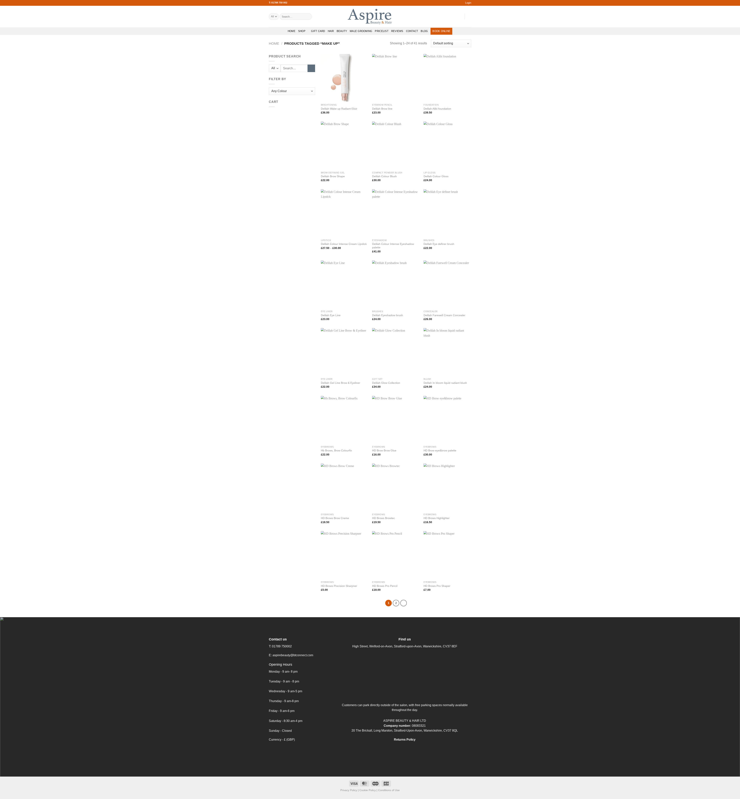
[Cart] (469, 16)
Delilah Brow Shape (333, 176)
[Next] (403, 603)
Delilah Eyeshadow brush (387, 315)
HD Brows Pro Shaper (437, 585)
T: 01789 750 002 (278, 2)
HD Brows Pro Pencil (384, 585)
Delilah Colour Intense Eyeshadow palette (393, 245)
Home (274, 43)
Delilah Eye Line (331, 315)
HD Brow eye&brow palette (440, 450)
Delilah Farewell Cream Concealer (444, 315)
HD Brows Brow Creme (335, 518)
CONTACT (412, 31)
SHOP (301, 31)
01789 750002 (282, 646)
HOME (291, 31)
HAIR (331, 31)
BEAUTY (342, 31)
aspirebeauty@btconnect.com (292, 655)
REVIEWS (397, 31)
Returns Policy (404, 739)
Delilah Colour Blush (384, 176)
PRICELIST (381, 31)
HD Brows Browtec (383, 518)
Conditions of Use (389, 790)
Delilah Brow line (382, 108)
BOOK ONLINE (441, 31)
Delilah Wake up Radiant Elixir (339, 108)
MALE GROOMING (361, 31)
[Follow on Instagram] (449, 16)
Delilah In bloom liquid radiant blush (445, 382)
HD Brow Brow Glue (384, 450)
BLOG (424, 31)
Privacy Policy (348, 790)
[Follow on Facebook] (444, 16)
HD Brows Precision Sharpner (339, 585)
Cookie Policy (367, 790)
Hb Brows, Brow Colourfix (336, 450)
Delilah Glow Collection (386, 382)
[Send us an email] (459, 16)
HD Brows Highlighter (437, 518)
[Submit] (308, 16)
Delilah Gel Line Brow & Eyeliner (340, 382)
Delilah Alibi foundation (437, 108)
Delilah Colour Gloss (436, 176)
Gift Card (318, 31)
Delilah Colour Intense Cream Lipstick (344, 243)
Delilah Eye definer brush (439, 243)
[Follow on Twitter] (454, 16)
